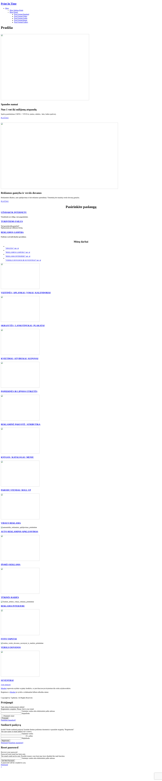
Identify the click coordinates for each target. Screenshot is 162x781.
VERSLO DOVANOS (11, 647)
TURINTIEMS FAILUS (12, 221)
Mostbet (4, 688)
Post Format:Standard (21, 14)
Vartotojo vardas (27, 734)
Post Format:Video (20, 16)
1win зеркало (6, 685)
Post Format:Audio (20, 18)
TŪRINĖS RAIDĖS (10, 597)
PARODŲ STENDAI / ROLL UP (16, 490)
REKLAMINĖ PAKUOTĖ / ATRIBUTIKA (20, 424)
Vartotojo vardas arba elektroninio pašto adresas (38, 711)
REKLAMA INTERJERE (13, 606)
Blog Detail (14, 12)
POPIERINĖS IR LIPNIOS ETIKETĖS (19, 391)
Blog (7, 8)
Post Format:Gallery (21, 22)
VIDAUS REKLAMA (11, 523)
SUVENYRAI (7, 680)
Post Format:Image (20, 20)
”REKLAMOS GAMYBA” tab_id (17, 252)
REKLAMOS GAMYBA (12, 232)
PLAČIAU (5, 118)
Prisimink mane (9, 716)
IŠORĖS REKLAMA (10, 564)
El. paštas (29, 736)
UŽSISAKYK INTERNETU (14, 212)
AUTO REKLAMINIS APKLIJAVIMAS (19, 531)
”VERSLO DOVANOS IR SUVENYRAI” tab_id (23, 260)
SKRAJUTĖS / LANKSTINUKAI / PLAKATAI (23, 325)
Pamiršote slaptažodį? (8, 720)
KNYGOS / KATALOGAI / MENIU (17, 457)
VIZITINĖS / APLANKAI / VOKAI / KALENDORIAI (26, 293)
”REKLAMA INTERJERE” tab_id (17, 256)
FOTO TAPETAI (9, 639)
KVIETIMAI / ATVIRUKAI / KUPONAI (19, 358)
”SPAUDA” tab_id (12, 248)
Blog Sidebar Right (16, 10)
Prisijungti (4, 743)
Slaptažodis (26, 713)
